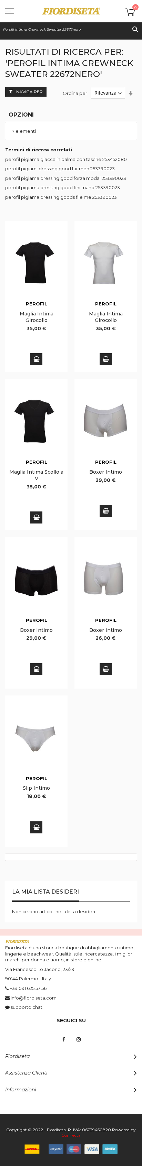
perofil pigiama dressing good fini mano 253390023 (62, 187)
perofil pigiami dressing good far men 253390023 (60, 168)
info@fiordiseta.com (34, 998)
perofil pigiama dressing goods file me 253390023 (61, 197)
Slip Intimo (36, 788)
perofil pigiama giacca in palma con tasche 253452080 (66, 159)
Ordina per (75, 93)
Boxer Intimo (105, 472)
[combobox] (71, 29)
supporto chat (26, 1007)
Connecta (71, 1135)
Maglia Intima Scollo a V (36, 475)
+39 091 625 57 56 (28, 988)
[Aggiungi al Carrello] (36, 359)
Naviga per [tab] (29, 91)
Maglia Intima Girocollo (36, 317)
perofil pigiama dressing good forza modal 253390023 (65, 178)
